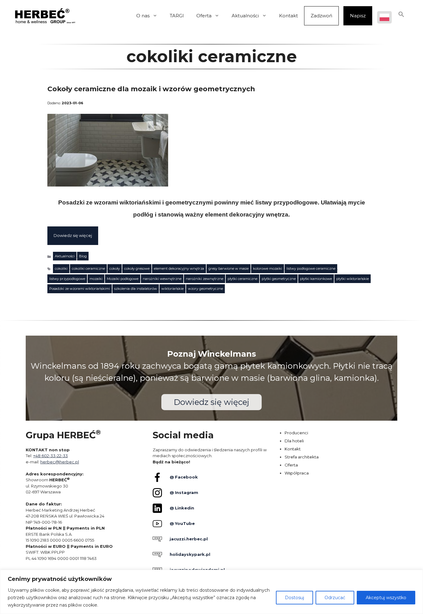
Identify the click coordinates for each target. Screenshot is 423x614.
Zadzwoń (321, 16)
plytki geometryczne (279, 279)
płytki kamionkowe (316, 279)
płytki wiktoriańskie (352, 279)
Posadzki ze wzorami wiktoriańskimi (79, 288)
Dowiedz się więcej (73, 235)
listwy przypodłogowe (67, 279)
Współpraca (297, 472)
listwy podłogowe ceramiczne (310, 268)
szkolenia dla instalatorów (135, 288)
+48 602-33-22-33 (50, 455)
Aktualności (245, 16)
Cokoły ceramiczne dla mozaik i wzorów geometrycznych (151, 89)
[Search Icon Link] (401, 15)
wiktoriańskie (172, 288)
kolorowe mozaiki (267, 268)
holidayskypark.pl (190, 554)
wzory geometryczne (205, 288)
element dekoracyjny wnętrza (179, 268)
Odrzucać (335, 597)
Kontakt (288, 16)
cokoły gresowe (137, 268)
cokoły (114, 268)
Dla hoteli (294, 440)
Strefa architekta (302, 456)
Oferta (204, 16)
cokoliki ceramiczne (88, 268)
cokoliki (61, 268)
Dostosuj (294, 597)
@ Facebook (184, 476)
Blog (83, 256)
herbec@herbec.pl (59, 461)
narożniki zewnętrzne (204, 279)
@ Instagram (184, 492)
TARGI (177, 16)
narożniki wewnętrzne (162, 279)
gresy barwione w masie (228, 268)
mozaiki (95, 279)
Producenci (296, 432)
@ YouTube (182, 523)
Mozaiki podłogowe (122, 279)
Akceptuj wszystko (386, 597)
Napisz (358, 16)
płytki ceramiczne (242, 279)
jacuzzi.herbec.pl (189, 538)
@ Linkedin (182, 507)
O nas (143, 16)
